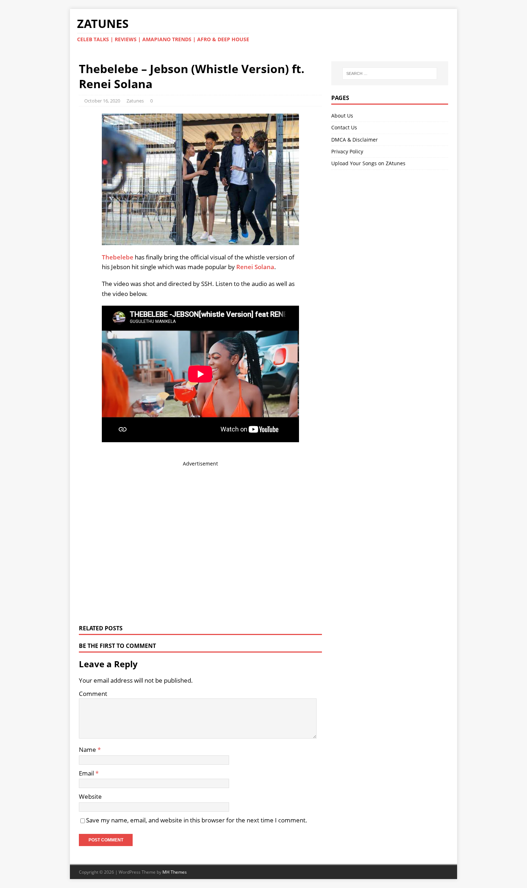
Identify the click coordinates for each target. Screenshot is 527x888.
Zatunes (135, 100)
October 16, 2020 (102, 100)
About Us (342, 115)
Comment (93, 693)
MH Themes (174, 872)
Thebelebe (117, 257)
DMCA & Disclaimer (354, 139)
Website (90, 796)
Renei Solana (255, 267)
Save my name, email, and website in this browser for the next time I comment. (196, 820)
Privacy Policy (347, 151)
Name (88, 749)
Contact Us (344, 127)
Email (87, 773)
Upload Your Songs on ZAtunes (368, 163)
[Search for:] (389, 73)
